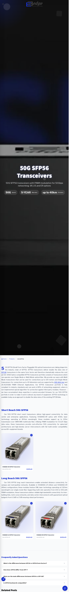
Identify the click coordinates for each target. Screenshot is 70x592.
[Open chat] (65, 588)
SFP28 (3, 372)
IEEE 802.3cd (59, 382)
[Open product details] (31, 435)
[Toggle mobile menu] (3, 4)
